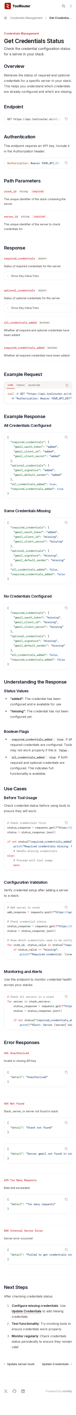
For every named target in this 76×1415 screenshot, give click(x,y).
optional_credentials (19, 290)
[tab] (10, 385)
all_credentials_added (20, 322)
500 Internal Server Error (23, 1230)
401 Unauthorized (16, 1053)
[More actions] (71, 6)
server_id (11, 216)
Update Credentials (27, 1311)
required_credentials (19, 258)
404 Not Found (14, 1103)
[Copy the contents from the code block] (66, 118)
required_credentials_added (24, 347)
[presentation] (38, 119)
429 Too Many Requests (20, 1180)
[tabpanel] (38, 396)
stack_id (10, 191)
